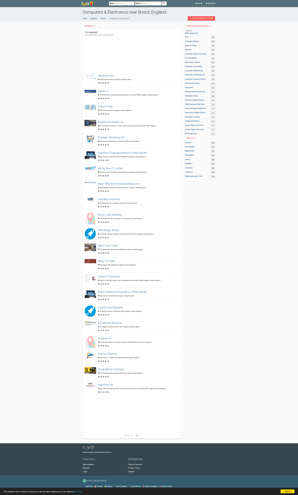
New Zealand (121, 486)
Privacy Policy (134, 468)
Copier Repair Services (194, 125)
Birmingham (189, 147)
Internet (188, 50)
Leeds (187, 159)
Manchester (190, 151)
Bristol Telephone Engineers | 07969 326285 (122, 291)
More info (78, 491)
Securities (189, 87)
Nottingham (189, 155)
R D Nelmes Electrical (110, 322)
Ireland (109, 486)
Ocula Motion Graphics (111, 369)
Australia (89, 486)
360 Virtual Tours (107, 245)
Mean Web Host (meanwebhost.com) (119, 183)
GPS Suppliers (191, 133)
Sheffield (188, 163)
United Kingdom (150, 486)
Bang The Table (106, 261)
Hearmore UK (105, 384)
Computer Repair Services (195, 54)
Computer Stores (192, 41)
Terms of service (135, 464)
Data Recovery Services (194, 104)
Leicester (189, 168)
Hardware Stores (192, 96)
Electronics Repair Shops (195, 112)
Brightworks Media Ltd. (111, 121)
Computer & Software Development (196, 75)
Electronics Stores (192, 62)
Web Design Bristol (108, 230)
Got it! (287, 491)
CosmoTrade (105, 106)
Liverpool (189, 172)
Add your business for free (201, 18)
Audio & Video (190, 45)
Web (187, 37)
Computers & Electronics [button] (198, 26)
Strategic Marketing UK (111, 137)
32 (137, 435)
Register (211, 3)
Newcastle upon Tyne (193, 176)
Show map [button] (89, 26)
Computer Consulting (193, 66)
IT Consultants (191, 58)
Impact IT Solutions (109, 276)
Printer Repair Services (194, 129)
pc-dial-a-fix (104, 338)
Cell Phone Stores (192, 83)
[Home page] (87, 3)
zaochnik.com (106, 75)
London (188, 142)
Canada (99, 486)
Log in (199, 3)
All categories (192, 33)
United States (167, 486)
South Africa (135, 486)
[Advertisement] (127, 54)
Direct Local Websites (110, 214)
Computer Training (192, 117)
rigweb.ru (103, 91)
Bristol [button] (190, 138)
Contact (131, 471)
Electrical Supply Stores (194, 100)
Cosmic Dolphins (107, 353)
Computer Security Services (196, 79)
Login (85, 471)
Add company (88, 464)
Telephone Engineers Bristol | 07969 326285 (122, 152)
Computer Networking (194, 71)
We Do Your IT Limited (110, 168)
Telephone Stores (192, 121)
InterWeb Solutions (109, 199)
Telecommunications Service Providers (196, 92)
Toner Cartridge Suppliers (195, 108)
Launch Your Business (110, 307)
